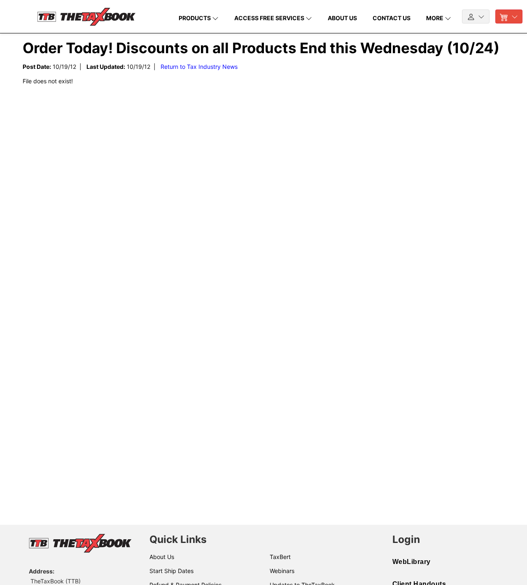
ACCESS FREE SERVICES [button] (269, 17)
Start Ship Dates (171, 570)
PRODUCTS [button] (195, 17)
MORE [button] (435, 17)
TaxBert (280, 556)
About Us (161, 556)
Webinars (282, 570)
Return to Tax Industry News (199, 66)
